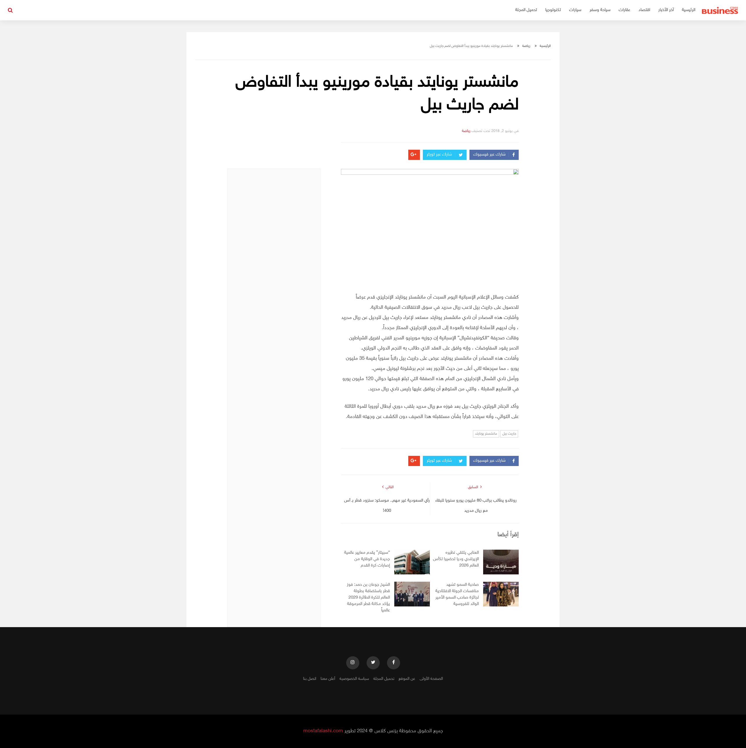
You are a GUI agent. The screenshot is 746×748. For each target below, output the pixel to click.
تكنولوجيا (553, 10)
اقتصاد (644, 10)
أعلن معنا (328, 678)
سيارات (575, 10)
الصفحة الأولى (431, 678)
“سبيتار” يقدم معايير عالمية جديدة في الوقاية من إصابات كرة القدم (367, 559)
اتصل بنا (309, 678)
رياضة (526, 46)
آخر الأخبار (666, 10)
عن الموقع (407, 678)
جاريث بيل (509, 434)
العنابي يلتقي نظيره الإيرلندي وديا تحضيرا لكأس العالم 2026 (456, 559)
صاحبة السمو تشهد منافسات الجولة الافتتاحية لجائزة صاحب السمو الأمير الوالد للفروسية (457, 594)
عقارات (624, 10)
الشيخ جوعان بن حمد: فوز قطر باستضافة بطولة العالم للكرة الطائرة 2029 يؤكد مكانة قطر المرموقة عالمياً (368, 597)
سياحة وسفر (600, 10)
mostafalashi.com (323, 731)
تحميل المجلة (526, 10)
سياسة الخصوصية (354, 678)
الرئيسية (688, 10)
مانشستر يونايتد (486, 434)
